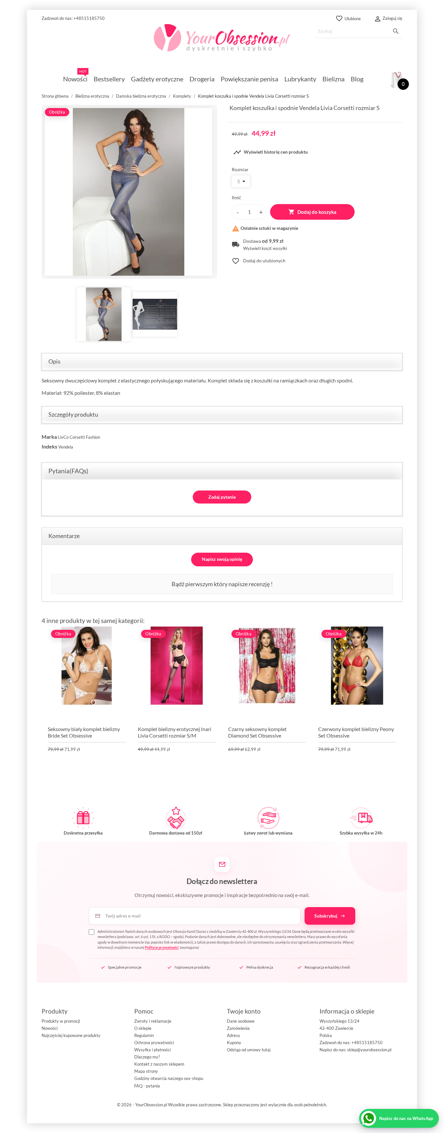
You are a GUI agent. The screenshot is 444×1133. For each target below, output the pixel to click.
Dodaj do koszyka (312, 212)
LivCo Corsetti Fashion (79, 437)
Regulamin (144, 1035)
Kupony (234, 1042)
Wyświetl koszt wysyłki (265, 248)
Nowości (50, 1028)
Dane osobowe (241, 1021)
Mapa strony (146, 1071)
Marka (49, 437)
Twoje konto (244, 1011)
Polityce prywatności (161, 947)
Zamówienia (238, 1028)
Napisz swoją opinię (222, 559)
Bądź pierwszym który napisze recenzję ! (222, 583)
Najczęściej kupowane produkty (71, 1035)
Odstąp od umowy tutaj (248, 1049)
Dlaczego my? (147, 1056)
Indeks (49, 446)
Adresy (233, 1035)
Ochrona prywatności (154, 1042)
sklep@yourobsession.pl (369, 1049)
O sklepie (142, 1028)
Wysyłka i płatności (152, 1049)
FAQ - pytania (147, 1085)
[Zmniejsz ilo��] (237, 212)
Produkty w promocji (61, 1021)
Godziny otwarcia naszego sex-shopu (168, 1078)
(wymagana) (226, 939)
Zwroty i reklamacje (152, 1021)
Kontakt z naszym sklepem (159, 1064)
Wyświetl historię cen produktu (270, 152)
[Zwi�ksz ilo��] (261, 212)
